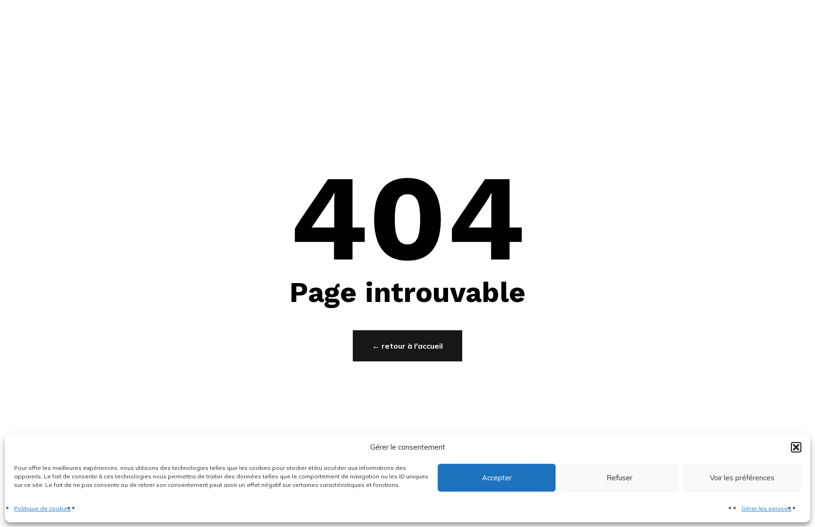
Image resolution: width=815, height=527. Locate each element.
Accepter (497, 477)
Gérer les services (766, 508)
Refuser (619, 477)
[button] (796, 447)
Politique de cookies (42, 508)
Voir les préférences (742, 477)
